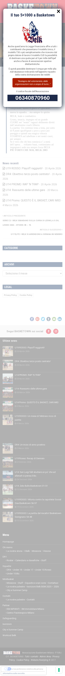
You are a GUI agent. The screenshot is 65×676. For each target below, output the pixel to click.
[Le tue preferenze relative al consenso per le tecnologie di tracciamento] (59, 670)
